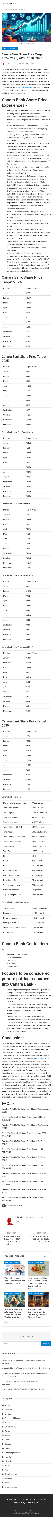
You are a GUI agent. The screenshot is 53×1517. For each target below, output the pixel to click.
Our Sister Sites (33, 1503)
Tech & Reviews (11, 1474)
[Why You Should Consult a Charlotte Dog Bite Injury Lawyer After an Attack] (38, 1299)
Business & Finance (10, 49)
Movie (7, 1466)
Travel (7, 1483)
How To (8, 1457)
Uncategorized (11, 1487)
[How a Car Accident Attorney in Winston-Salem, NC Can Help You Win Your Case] (14, 1299)
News (7, 1470)
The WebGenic (34, 1513)
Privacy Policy (19, 1503)
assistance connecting (23, 87)
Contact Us (30, 1499)
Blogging (8, 1414)
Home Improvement (13, 1453)
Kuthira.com (34, 1511)
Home (9, 1499)
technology (9, 1479)
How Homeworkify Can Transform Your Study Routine (23, 1389)
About (7, 1405)
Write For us (19, 1499)
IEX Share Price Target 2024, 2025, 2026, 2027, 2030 (39, 1239)
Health (7, 1448)
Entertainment (10, 1427)
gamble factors (41, 1058)
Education (9, 1423)
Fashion (8, 1435)
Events (7, 1431)
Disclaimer (41, 1499)
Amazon (8, 1410)
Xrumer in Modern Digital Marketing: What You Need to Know (26, 1368)
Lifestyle (8, 1461)
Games (8, 1444)
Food (7, 1440)
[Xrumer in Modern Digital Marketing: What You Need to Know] (14, 1268)
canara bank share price (15, 1205)
